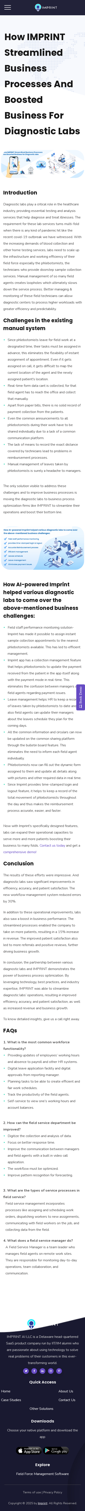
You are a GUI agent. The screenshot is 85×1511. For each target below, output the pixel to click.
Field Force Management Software (42, 1474)
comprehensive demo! (19, 852)
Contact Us (67, 1400)
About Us (65, 1391)
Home (5, 1391)
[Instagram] (51, 1371)
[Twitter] (26, 1371)
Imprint (42, 1503)
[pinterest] (59, 1371)
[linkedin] (42, 1371)
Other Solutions (41, 1408)
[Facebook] (34, 1371)
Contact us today (52, 845)
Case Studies (11, 1400)
